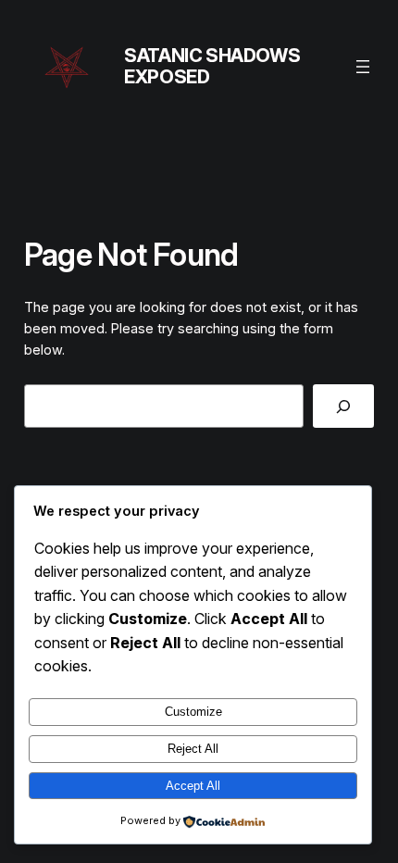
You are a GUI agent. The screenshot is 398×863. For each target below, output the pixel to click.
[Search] (344, 406)
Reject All (193, 749)
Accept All (193, 786)
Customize (193, 712)
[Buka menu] (363, 67)
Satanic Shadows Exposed (212, 66)
